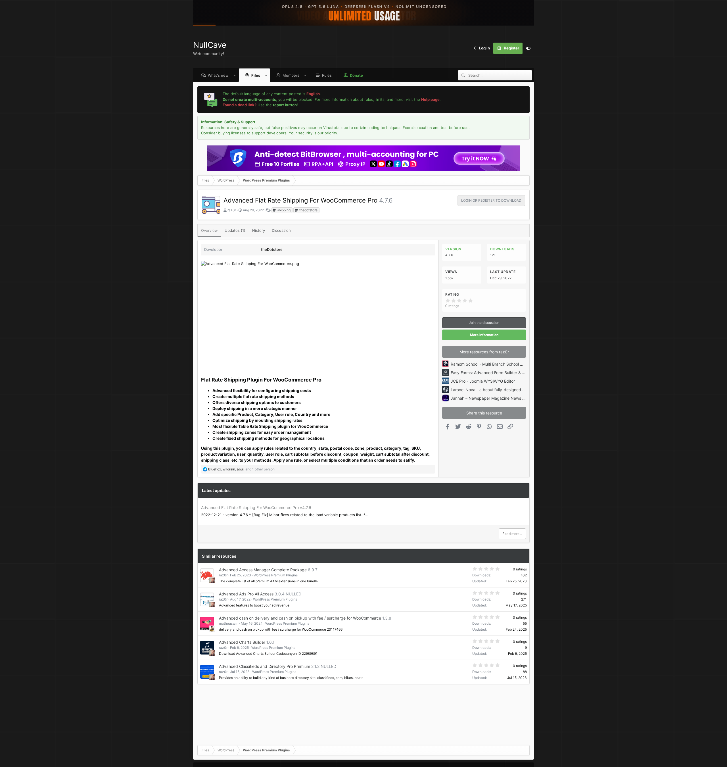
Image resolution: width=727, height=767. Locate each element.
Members (291, 75)
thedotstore (307, 210)
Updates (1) (235, 230)
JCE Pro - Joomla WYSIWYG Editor (483, 381)
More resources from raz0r (484, 351)
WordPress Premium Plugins (276, 575)
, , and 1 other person (241, 469)
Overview (209, 230)
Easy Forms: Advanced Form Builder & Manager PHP (499, 372)
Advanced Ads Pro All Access (246, 593)
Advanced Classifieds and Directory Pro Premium (264, 666)
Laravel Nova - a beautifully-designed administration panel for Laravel (516, 389)
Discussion (281, 230)
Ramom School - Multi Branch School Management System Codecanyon (517, 364)
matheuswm (228, 623)
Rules (327, 75)
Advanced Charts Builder (242, 642)
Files (255, 75)
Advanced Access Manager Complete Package (263, 569)
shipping (283, 210)
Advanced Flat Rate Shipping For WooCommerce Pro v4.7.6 (256, 507)
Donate (356, 75)
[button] (235, 75)
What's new (218, 75)
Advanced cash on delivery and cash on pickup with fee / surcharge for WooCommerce (300, 618)
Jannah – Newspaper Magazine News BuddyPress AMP (502, 398)
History (258, 230)
